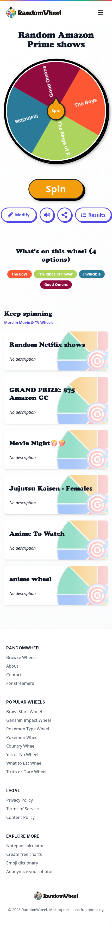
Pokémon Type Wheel (27, 729)
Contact (14, 675)
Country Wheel (20, 746)
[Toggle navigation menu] (100, 12)
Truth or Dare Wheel (26, 772)
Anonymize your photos (29, 871)
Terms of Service (22, 809)
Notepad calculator (25, 846)
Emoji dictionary (22, 863)
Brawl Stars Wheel (24, 711)
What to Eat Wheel (24, 763)
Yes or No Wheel (22, 754)
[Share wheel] (64, 215)
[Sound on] (47, 215)
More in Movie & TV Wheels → (31, 322)
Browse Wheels (21, 657)
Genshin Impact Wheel (28, 720)
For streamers (20, 683)
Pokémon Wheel (22, 737)
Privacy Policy (19, 800)
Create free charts (24, 854)
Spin (56, 189)
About (12, 666)
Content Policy (20, 817)
